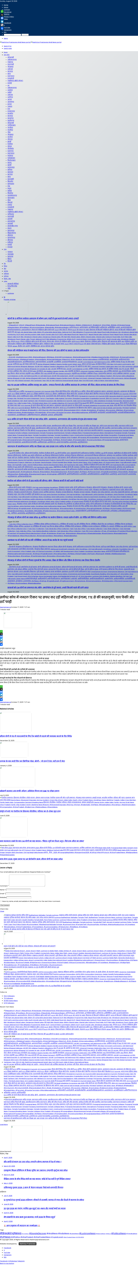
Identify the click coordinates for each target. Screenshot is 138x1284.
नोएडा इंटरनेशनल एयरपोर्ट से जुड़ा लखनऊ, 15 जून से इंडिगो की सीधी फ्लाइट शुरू (31, 967)
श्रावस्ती (10, 224)
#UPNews (5, 1236)
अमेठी (10, 92)
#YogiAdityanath (57, 1237)
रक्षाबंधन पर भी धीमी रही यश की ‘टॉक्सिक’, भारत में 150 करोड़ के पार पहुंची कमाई (40, 540)
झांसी (9, 142)
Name (3, 890)
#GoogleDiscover (37, 1233)
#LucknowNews (87, 1233)
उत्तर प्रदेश (6, 55)
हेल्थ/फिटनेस (12, 286)
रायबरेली (11, 78)
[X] (69, 634)
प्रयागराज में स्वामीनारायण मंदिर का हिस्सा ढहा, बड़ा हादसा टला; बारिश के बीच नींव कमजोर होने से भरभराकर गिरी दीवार (56, 446)
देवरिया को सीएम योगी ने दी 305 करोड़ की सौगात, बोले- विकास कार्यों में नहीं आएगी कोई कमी (45, 481)
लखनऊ (6, 14)
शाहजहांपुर (11, 221)
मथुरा (9, 188)
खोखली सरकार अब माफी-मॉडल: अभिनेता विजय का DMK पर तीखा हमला (29, 791)
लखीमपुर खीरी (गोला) (15, 81)
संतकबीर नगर (13, 226)
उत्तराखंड (11, 254)
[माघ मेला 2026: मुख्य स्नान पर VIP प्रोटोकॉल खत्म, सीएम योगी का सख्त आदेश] (69, 855)
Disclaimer (8, 12)
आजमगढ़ (11, 102)
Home (6, 5)
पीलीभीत (11, 149)
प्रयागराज (11, 76)
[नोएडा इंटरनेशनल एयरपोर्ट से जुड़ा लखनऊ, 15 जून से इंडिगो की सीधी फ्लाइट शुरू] (71, 965)
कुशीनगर (11, 121)
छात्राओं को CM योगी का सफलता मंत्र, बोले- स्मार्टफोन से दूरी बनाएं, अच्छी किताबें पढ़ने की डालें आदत (48, 587)
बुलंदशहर (11, 184)
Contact (7, 10)
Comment (4, 886)
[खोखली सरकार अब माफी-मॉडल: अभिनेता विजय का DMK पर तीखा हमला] (17, 787)
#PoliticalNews (118, 1233)
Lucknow (11, 293)
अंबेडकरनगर (12, 60)
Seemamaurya (5, 607)
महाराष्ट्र (10, 256)
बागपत (10, 174)
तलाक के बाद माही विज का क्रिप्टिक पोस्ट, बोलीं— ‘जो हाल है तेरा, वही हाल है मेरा (32, 761)
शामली (10, 219)
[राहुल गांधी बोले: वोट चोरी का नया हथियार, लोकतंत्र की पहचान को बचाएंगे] (14, 944)
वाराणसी (11, 64)
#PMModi (108, 1233)
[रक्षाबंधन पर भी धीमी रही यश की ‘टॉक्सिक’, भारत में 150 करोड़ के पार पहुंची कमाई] (73, 536)
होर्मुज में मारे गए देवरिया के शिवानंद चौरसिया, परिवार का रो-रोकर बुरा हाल (30, 811)
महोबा (10, 191)
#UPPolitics (15, 1237)
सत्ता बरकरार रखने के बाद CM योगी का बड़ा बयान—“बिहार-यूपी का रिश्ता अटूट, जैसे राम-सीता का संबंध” (42, 841)
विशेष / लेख (7, 279)
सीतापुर (10, 235)
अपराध (6, 271)
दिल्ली (10, 261)
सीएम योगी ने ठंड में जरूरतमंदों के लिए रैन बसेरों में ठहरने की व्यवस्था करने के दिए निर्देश (36, 736)
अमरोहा (10, 90)
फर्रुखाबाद (11, 158)
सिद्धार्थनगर (12, 233)
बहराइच (10, 172)
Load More (4, 1124)
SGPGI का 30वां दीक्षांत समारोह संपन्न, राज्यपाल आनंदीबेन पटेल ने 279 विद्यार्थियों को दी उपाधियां (37, 986)
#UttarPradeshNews (42, 1237)
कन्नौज (10, 113)
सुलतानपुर (11, 238)
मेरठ (9, 200)
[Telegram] (69, 639)
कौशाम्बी (11, 57)
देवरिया (10, 144)
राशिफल (6, 274)
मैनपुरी (10, 202)
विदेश (5, 266)
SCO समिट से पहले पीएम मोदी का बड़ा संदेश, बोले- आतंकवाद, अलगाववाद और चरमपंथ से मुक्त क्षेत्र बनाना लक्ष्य (52, 419)
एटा (9, 109)
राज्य (5, 249)
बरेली (9, 165)
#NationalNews (100, 1233)
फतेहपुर (10, 156)
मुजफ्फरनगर (12, 195)
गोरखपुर (10, 67)
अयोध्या (10, 69)
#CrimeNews (25, 1233)
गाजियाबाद (12, 125)
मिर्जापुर (10, 193)
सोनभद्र (10, 240)
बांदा (9, 74)
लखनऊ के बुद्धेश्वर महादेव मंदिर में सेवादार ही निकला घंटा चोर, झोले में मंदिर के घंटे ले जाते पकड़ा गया (39, 929)
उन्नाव (10, 106)
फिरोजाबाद (11, 160)
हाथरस (10, 247)
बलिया (10, 170)
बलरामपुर (11, 167)
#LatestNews (74, 1234)
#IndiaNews (63, 1233)
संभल (9, 228)
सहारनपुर (11, 231)
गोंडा (9, 132)
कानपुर (10, 71)
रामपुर (10, 205)
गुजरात (10, 252)
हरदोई (10, 83)
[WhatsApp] (69, 631)
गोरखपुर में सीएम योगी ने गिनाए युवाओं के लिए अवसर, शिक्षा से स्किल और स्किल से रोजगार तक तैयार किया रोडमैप (54, 560)
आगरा (10, 99)
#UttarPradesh (26, 1237)
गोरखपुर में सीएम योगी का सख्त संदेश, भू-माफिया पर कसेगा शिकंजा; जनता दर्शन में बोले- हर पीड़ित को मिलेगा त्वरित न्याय (57, 517)
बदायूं (9, 163)
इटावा (10, 104)
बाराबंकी (11, 179)
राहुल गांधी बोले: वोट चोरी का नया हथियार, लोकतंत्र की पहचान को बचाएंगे (29, 946)
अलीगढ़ (10, 97)
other (5, 281)
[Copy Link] (69, 642)
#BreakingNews (10, 1233)
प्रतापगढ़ (11, 151)
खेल (5, 269)
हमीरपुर (10, 242)
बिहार (9, 259)
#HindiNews (52, 1233)
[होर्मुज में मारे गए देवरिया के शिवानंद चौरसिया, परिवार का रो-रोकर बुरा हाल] (69, 807)
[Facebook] (69, 636)
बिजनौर (10, 181)
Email (2, 894)
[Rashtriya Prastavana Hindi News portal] (30, 42)
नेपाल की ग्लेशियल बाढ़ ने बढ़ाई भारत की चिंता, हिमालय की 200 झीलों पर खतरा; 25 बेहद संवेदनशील (48, 350)
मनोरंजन (6, 276)
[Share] (69, 644)
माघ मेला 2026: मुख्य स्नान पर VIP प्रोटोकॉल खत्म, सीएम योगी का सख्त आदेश (31, 859)
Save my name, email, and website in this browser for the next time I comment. (31, 901)
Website (3, 897)
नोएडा (10, 146)
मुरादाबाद (11, 198)
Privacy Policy (9, 17)
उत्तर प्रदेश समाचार (80, 1237)
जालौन (10, 137)
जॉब (9, 288)
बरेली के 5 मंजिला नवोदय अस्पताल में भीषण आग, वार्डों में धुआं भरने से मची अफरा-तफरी (43, 318)
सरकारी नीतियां (13, 284)
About (6, 7)
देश (5, 264)
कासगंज (11, 118)
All (8, 85)
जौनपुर (10, 139)
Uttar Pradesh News (70, 1237)
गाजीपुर (10, 128)
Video (6, 19)
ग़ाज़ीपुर (10, 130)
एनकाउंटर (11, 111)
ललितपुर (11, 214)
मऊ (9, 186)
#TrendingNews (131, 1234)
